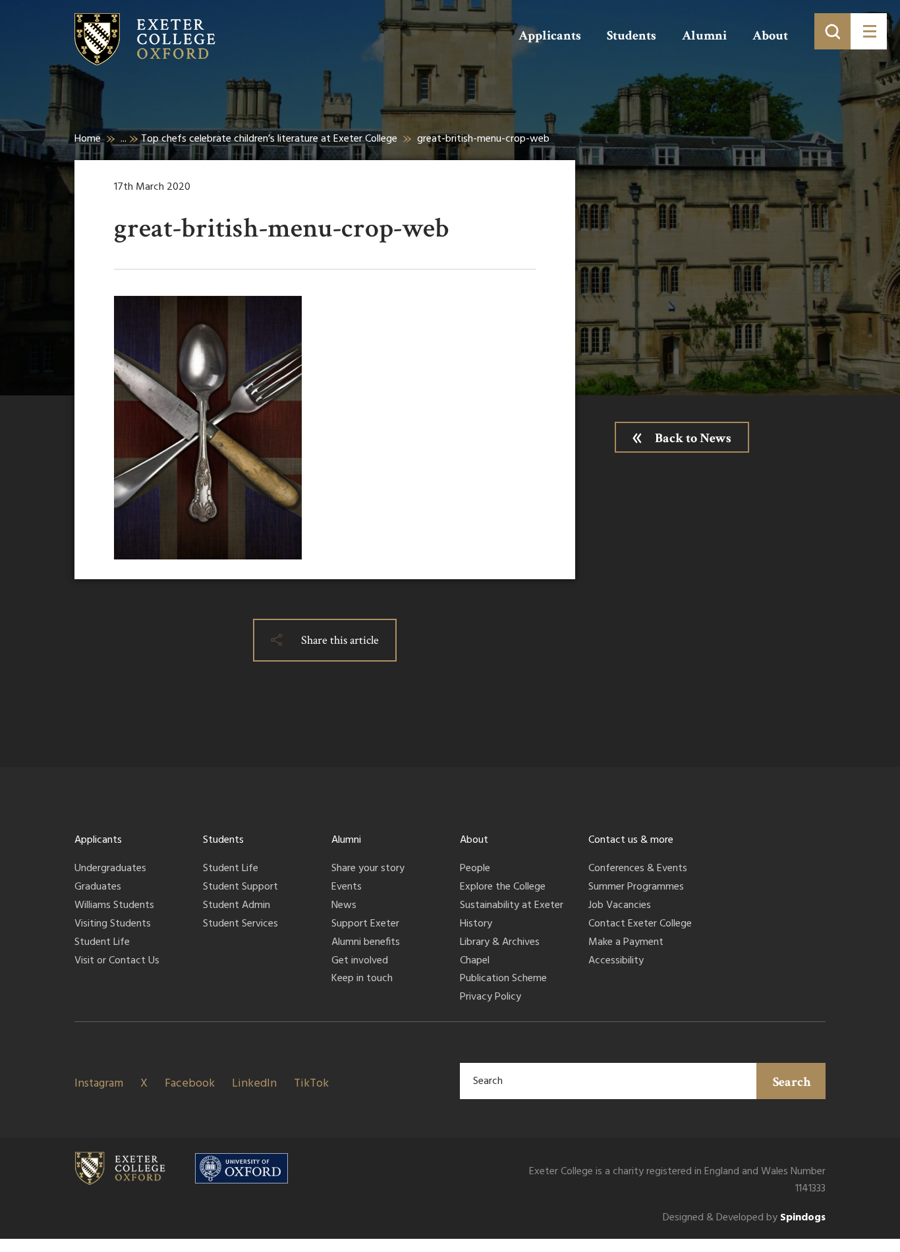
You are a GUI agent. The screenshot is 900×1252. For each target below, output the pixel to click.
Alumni (704, 35)
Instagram (98, 1083)
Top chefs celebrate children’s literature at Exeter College (269, 139)
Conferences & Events (637, 869)
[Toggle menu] (869, 31)
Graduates (97, 888)
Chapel (475, 961)
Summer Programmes (636, 888)
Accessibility (616, 961)
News (343, 906)
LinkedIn (254, 1083)
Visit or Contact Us (116, 961)
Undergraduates (110, 869)
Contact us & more (630, 840)
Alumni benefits (365, 943)
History (476, 924)
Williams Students (114, 906)
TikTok (311, 1083)
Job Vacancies (619, 906)
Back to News (693, 438)
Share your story (368, 869)
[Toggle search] (832, 31)
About (770, 35)
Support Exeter (365, 924)
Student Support (240, 888)
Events (346, 888)
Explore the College (503, 888)
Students (631, 35)
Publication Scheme (503, 979)
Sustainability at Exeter (511, 906)
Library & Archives (500, 943)
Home (87, 139)
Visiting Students (112, 924)
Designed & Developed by (744, 1218)
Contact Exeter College (640, 924)
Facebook (190, 1083)
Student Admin (236, 906)
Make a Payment (625, 943)
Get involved (359, 961)
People (475, 869)
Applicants (550, 35)
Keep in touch (362, 979)
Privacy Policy (490, 998)
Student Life (102, 943)
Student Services (240, 924)
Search (792, 1082)
